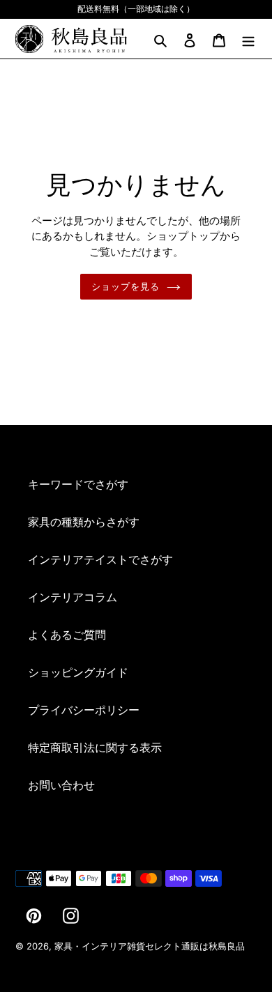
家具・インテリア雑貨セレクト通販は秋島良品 (149, 946)
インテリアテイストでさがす (100, 559)
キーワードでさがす (78, 484)
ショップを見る (125, 286)
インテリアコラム (72, 597)
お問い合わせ (61, 785)
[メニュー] (248, 39)
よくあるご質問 (67, 635)
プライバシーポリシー (83, 710)
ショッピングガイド (78, 672)
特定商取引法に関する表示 (95, 747)
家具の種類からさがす (83, 522)
